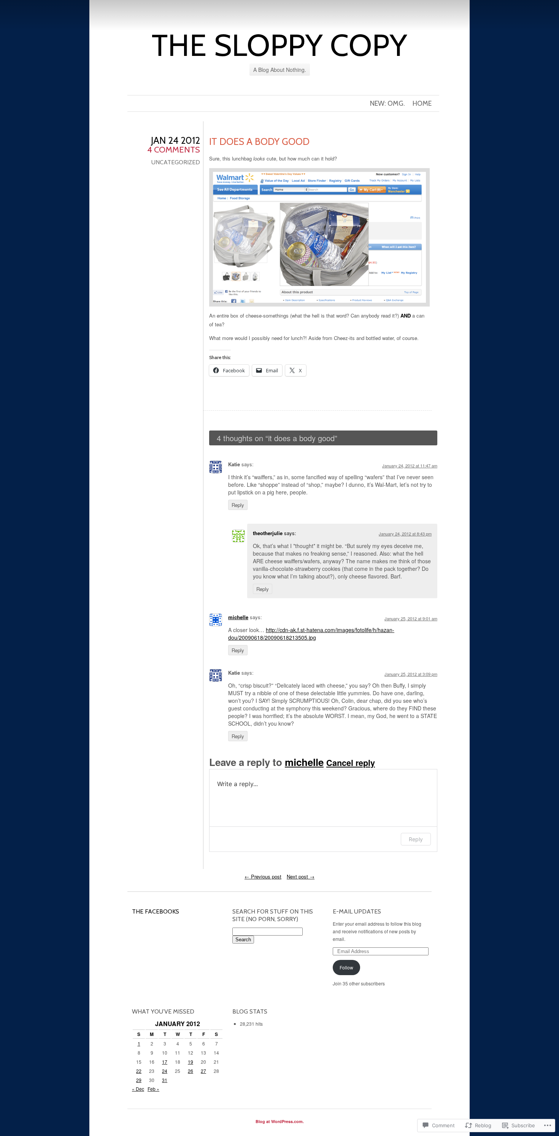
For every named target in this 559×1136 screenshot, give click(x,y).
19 (190, 1061)
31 (164, 1080)
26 (190, 1071)
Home (422, 103)
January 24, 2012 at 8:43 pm (405, 534)
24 (164, 1071)
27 (203, 1071)
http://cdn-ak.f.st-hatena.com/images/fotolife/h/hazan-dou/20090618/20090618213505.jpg (311, 633)
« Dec (138, 1088)
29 (138, 1080)
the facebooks (155, 911)
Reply (238, 504)
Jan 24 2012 (175, 140)
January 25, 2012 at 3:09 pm (410, 674)
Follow (346, 967)
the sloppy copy (279, 45)
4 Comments (173, 150)
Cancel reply (350, 763)
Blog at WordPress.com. (280, 1121)
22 (138, 1071)
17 (164, 1061)
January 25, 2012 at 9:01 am (410, 618)
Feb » (153, 1088)
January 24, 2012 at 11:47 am (409, 465)
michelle (238, 617)
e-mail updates (357, 911)
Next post (300, 876)
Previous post (263, 876)
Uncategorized (175, 162)
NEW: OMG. (387, 103)
